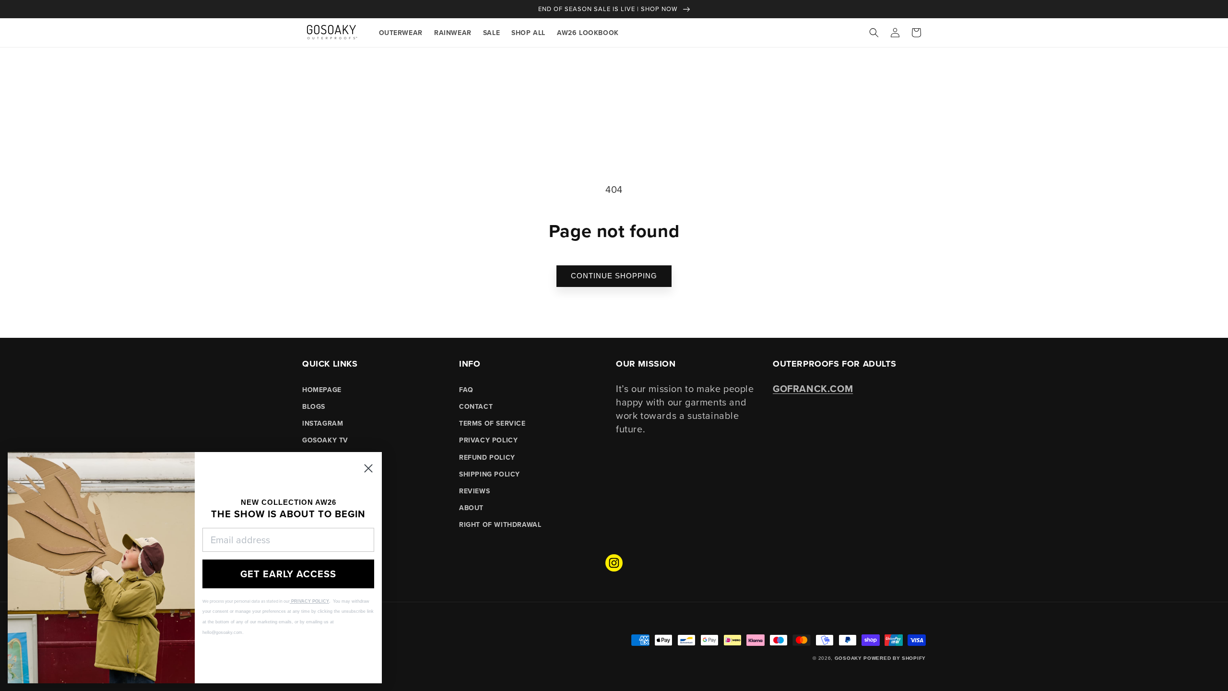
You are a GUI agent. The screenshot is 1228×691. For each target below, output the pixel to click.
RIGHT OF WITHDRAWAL (500, 524)
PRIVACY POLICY (488, 440)
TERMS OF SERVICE (492, 423)
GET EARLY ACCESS (288, 574)
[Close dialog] (368, 468)
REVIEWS (474, 491)
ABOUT (471, 507)
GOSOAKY (848, 658)
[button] (874, 32)
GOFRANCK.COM (813, 388)
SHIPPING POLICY (489, 474)
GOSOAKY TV (325, 440)
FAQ (466, 389)
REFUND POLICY (487, 457)
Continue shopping (614, 276)
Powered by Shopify (894, 658)
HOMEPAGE (322, 389)
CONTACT (476, 406)
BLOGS (313, 406)
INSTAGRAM (322, 423)
